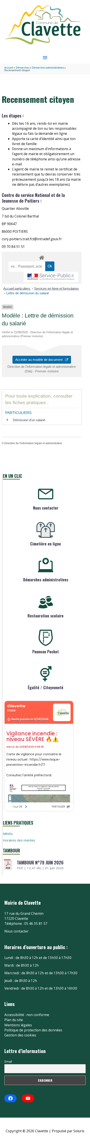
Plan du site (13, 1019)
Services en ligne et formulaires (56, 288)
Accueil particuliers (17, 288)
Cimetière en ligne (45, 544)
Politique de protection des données (33, 1030)
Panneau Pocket (45, 651)
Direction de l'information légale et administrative (33, 443)
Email (8, 1061)
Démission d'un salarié (29, 420)
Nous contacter (45, 508)
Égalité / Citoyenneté (45, 687)
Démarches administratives (45, 579)
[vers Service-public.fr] (51, 277)
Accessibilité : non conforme (26, 1014)
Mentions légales (18, 1025)
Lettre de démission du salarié (27, 293)
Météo (8, 833)
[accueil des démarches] (41, 256)
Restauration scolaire (46, 616)
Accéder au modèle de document (40, 359)
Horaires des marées (19, 840)
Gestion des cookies (20, 1035)
